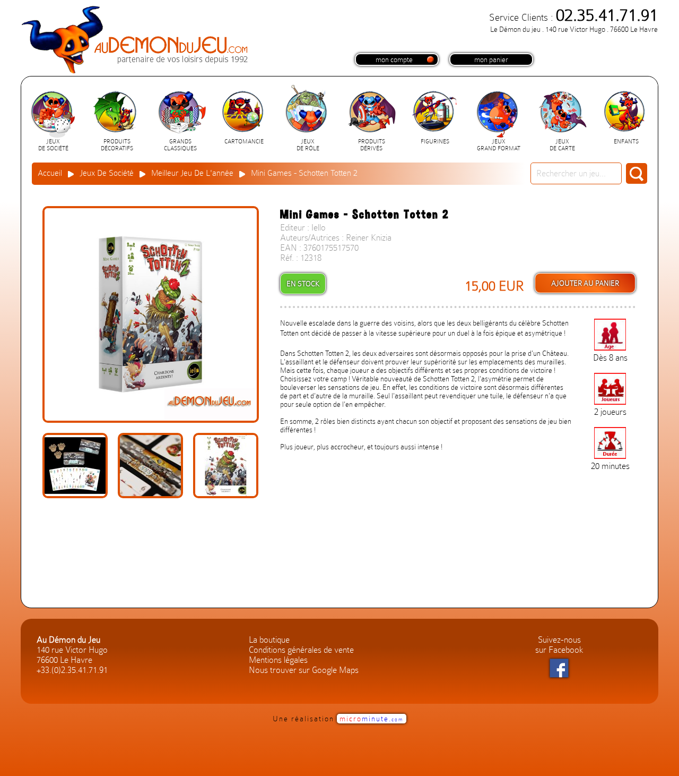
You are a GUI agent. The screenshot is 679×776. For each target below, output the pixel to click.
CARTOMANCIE (244, 141)
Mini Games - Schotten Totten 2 (304, 173)
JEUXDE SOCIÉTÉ (53, 145)
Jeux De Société (107, 173)
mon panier (491, 59)
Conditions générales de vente (301, 650)
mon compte (394, 59)
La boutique (269, 640)
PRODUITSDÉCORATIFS (117, 145)
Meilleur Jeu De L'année (192, 173)
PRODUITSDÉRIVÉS (371, 145)
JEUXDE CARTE (562, 145)
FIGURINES (435, 141)
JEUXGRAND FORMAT (498, 145)
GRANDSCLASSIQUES (180, 145)
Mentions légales (278, 660)
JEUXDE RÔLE (308, 145)
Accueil (50, 173)
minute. (372, 718)
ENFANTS (626, 141)
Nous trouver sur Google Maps (304, 670)
